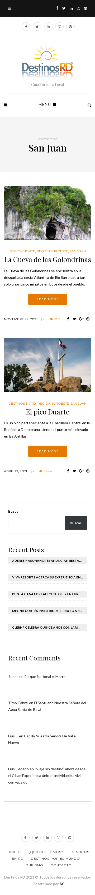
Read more (47, 299)
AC (62, 883)
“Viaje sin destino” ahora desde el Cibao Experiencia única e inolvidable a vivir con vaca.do (47, 775)
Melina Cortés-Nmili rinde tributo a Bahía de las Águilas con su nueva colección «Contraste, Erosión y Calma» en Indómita (49, 611)
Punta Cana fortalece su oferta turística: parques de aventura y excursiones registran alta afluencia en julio (49, 594)
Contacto (61, 865)
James (13, 676)
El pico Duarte (47, 411)
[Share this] (68, 319)
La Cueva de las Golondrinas (47, 259)
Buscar (14, 511)
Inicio (15, 852)
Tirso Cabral (18, 703)
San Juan (78, 251)
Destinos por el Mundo (55, 859)
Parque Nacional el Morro (44, 676)
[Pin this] (87, 319)
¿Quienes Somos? (45, 852)
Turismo (34, 865)
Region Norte (22, 251)
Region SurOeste (52, 251)
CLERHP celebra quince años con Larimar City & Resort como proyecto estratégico (49, 627)
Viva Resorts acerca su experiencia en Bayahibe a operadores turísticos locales (49, 577)
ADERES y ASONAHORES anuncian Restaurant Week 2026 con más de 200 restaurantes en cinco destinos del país (49, 561)
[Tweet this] (74, 319)
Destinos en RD (22, 403)
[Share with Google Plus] (81, 319)
